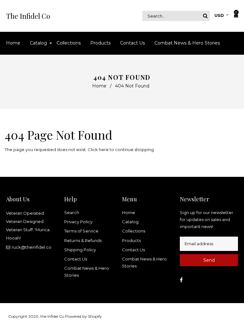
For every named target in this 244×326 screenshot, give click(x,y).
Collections (133, 230)
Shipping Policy (80, 249)
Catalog (130, 221)
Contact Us (75, 258)
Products (131, 240)
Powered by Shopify (83, 316)
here (104, 149)
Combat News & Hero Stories (86, 272)
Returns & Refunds (83, 240)
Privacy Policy (78, 221)
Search (71, 212)
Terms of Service (81, 230)
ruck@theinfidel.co (31, 247)
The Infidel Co (28, 16)
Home (99, 86)
